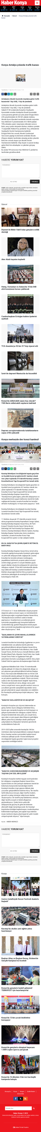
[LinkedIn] (8, 94)
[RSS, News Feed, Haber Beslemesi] (25, 1099)
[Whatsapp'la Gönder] (11, 94)
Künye (15, 1091)
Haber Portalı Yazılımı (22, 1127)
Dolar (22, 7)
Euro (29, 7)
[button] (31, 94)
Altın (4, 7)
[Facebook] (2, 94)
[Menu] (37, 2)
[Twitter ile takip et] (20, 1099)
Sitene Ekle (20, 1094)
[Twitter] (5, 94)
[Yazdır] (15, 94)
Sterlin (37, 7)
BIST (13, 7)
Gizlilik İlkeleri (31, 1091)
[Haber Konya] (14, 3)
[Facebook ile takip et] (15, 1099)
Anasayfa (7, 16)
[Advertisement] (20, 42)
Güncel (14, 16)
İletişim (22, 1091)
